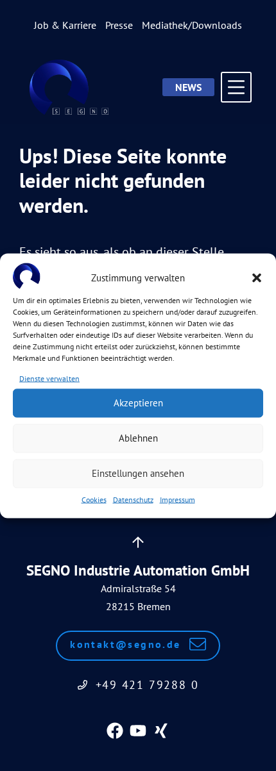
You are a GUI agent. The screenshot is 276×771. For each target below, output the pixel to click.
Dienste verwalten (49, 378)
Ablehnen (138, 438)
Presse (119, 25)
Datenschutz (133, 499)
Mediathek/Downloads (192, 25)
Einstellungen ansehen (138, 473)
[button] (256, 278)
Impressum (177, 499)
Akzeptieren (138, 403)
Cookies (94, 499)
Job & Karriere (65, 25)
